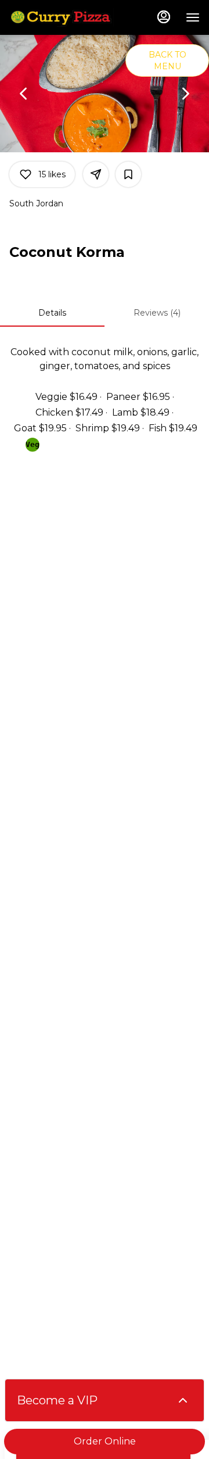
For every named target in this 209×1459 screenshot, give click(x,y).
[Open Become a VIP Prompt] (183, 1400)
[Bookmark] (128, 174)
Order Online (105, 1441)
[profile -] (164, 17)
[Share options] (96, 174)
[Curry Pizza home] (61, 17)
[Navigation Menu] (193, 17)
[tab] (52, 313)
